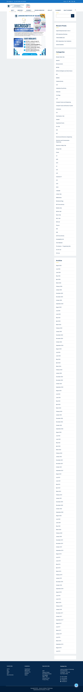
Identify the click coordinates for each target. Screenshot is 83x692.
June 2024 (58, 355)
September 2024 (59, 345)
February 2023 (59, 411)
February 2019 (59, 574)
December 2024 (59, 335)
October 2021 (59, 467)
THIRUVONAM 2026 (60, 37)
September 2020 (59, 512)
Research (27, 673)
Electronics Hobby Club (61, 145)
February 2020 (59, 533)
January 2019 (59, 578)
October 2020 (59, 508)
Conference (58, 109)
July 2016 (58, 637)
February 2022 (59, 453)
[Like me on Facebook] (67, 1)
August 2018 (58, 592)
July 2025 (58, 310)
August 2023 (58, 390)
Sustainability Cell (60, 239)
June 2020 (58, 522)
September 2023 (59, 387)
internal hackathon (60, 44)
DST (8, 673)
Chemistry (58, 91)
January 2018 (59, 609)
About (12, 10)
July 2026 (58, 269)
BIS (57, 74)
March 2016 (58, 640)
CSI (57, 112)
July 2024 (58, 352)
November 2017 (59, 613)
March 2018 (58, 602)
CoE (57, 98)
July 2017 (58, 626)
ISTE (57, 183)
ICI (56, 155)
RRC (57, 228)
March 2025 (58, 324)
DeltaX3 (57, 119)
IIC (56, 166)
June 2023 (58, 397)
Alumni (65, 1)
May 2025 (58, 317)
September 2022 (59, 428)
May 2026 (58, 276)
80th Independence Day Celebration (63, 41)
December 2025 (59, 293)
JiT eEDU (20, 11)
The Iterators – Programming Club (63, 246)
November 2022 (59, 421)
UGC (8, 670)
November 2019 (59, 543)
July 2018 (58, 595)
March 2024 (58, 366)
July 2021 (58, 477)
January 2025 (59, 331)
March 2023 (58, 408)
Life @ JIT (50, 10)
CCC (57, 84)
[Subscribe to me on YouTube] (72, 1)
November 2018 (59, 581)
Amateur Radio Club (60, 57)
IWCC (57, 187)
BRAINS (57, 77)
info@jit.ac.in (10, 1)
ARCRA (57, 67)
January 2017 (59, 633)
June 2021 (58, 481)
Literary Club (58, 194)
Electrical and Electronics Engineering (64, 137)
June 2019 (58, 560)
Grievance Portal (45, 678)
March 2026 (58, 282)
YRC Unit (58, 253)
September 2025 (59, 303)
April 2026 (58, 279)
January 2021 (59, 498)
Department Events (60, 123)
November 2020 (59, 505)
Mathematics (59, 197)
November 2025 (59, 296)
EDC (57, 130)
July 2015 (58, 651)
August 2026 (58, 265)
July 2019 (58, 557)
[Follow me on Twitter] (69, 1)
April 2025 (58, 321)
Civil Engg (58, 95)
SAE (57, 232)
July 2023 (58, 394)
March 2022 (58, 449)
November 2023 (59, 380)
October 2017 (59, 616)
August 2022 (58, 432)
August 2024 (58, 349)
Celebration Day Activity (61, 88)
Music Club (58, 215)
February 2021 (59, 494)
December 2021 (59, 460)
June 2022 (58, 439)
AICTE (8, 669)
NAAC (8, 672)
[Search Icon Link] (74, 10)
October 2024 (59, 342)
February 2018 (59, 606)
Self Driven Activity (60, 235)
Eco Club (58, 126)
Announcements (28, 11)
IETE (57, 162)
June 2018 (58, 599)
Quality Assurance (68, 10)
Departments (27, 669)
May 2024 (58, 359)
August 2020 (58, 515)
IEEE (57, 159)
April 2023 (58, 404)
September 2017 (59, 620)
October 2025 (59, 300)
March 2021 (58, 491)
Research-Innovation (39, 10)
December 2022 (59, 418)
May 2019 (58, 564)
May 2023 (58, 401)
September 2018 (59, 588)
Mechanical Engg (59, 201)
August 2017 (58, 623)
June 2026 (58, 272)
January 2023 (59, 415)
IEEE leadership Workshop (61, 34)
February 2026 (59, 286)
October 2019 (59, 547)
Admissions (20, 10)
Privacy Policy (45, 679)
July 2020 (58, 519)
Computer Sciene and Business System (64, 105)
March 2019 (58, 571)
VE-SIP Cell (58, 249)
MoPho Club (58, 211)
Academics (28, 10)
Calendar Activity (59, 81)
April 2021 (58, 487)
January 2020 (59, 536)
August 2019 (58, 553)
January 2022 (59, 456)
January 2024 (59, 373)
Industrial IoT (59, 176)
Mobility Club (59, 208)
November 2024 (59, 338)
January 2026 (59, 289)
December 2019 (59, 540)
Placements (58, 10)
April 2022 (58, 446)
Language (58, 190)
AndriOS (58, 60)
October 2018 (59, 585)
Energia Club (58, 149)
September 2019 (59, 550)
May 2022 (58, 442)
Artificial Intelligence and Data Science (64, 70)
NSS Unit (33, 11)
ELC (57, 133)
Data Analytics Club (60, 116)
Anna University (10, 674)
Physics (58, 225)
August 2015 (58, 647)
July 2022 (58, 435)
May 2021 (58, 484)
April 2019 (58, 567)
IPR (57, 180)
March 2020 (58, 529)
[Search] (72, 15)
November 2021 (59, 463)
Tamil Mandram (59, 242)
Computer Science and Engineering (63, 102)
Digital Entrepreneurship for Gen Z (63, 30)
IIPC (57, 169)
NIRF (43, 670)
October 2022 (59, 425)
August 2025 (58, 307)
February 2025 (59, 328)
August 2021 (58, 474)
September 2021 (59, 470)
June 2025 (58, 314)
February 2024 (59, 369)
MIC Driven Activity (60, 204)
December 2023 (59, 376)
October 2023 (59, 383)
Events (57, 152)
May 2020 (58, 526)
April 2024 (58, 362)
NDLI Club (58, 218)
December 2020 (59, 501)
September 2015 (59, 644)
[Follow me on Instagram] (71, 1)
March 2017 (58, 630)
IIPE (57, 173)
